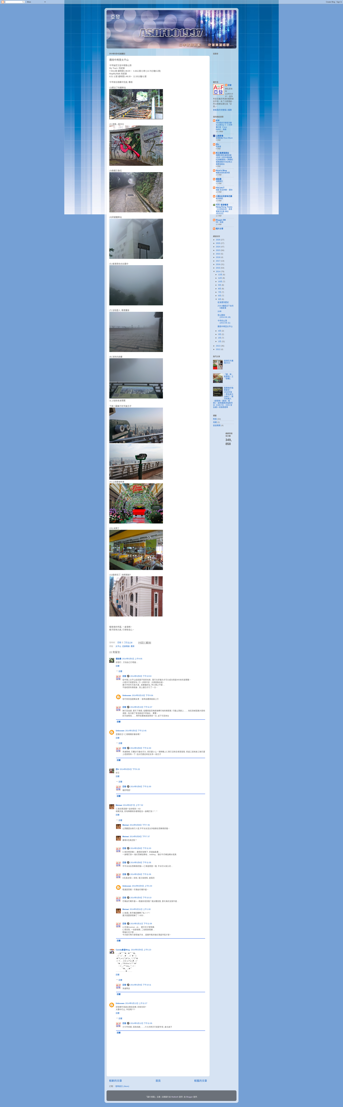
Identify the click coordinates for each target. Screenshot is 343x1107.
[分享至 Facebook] (147, 642)
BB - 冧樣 (219, 222)
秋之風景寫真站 (222, 153)
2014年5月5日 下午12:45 (135, 731)
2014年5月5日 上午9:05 (132, 659)
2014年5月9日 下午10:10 (140, 898)
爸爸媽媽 (217, 425)
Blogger (189, 1097)
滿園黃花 (219, 181)
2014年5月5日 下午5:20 (130, 769)
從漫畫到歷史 (223, 302)
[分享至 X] (144, 642)
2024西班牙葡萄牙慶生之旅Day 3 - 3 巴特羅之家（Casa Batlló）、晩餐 (224, 126)
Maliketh (174, 1097)
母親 (215, 422)
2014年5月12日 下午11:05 (141, 1023)
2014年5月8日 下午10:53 (140, 676)
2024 (218, 247)
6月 (220, 296)
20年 (220, 311)
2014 (218, 272)
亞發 (115, 17)
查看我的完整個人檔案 (222, 110)
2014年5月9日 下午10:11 (140, 985)
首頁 (158, 1080)
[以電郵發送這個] (139, 642)
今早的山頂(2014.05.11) (224, 322)
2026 (218, 240)
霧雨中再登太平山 (225, 326)
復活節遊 (219, 198)
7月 (220, 292)
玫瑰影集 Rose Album (224, 138)
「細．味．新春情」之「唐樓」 (228, 376)
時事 (215, 419)
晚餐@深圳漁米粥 (223, 173)
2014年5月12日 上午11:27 (136, 1003)
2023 (218, 250)
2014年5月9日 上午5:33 (142, 886)
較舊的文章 (200, 1080)
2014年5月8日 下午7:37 (140, 837)
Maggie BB (221, 220)
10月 (220, 282)
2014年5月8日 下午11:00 (140, 748)
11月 (220, 278)
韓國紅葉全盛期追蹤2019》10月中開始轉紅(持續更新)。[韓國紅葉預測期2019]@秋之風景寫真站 (224, 159)
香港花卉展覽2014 (228, 362)
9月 (220, 285)
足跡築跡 (126, 646)
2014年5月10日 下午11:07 (141, 707)
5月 (220, 299)
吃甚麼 (218, 147)
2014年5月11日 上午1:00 (140, 909)
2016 (218, 264)
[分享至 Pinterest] (149, 642)
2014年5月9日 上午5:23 (141, 950)
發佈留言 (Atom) (122, 1086)
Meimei (119, 805)
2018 (218, 257)
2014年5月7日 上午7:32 (133, 805)
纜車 (133, 646)
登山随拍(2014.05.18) (224, 316)
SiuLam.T (220, 188)
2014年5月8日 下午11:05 (140, 863)
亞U (117, 769)
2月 (220, 338)
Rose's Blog (221, 170)
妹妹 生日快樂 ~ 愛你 (224, 190)
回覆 (118, 666)
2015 (218, 268)
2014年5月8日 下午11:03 (140, 848)
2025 (218, 243)
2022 (218, 254)
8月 (220, 289)
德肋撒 (118, 659)
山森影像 (219, 136)
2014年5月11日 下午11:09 (141, 924)
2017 (218, 261)
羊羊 (218, 121)
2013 (218, 346)
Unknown (126, 695)
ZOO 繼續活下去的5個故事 (226, 307)
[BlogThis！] (142, 642)
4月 (220, 331)
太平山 (118, 646)
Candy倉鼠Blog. (123, 950)
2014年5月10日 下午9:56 (142, 695)
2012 (218, 349)
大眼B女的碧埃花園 (224, 196)
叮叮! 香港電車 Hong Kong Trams (224, 206)
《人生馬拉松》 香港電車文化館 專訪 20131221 (224, 211)
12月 (220, 275)
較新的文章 (115, 1080)
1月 (220, 341)
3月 (220, 334)
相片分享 (219, 229)
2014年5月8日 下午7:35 (140, 825)
